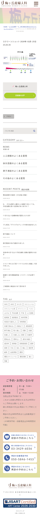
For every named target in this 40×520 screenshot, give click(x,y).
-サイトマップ (20, 511)
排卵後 (14, 343)
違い (30, 357)
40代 (12, 304)
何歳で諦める (9, 326)
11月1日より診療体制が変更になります (16, 215)
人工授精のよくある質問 (15, 156)
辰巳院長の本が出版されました (13, 243)
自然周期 (13, 352)
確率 (5, 352)
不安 (22, 313)
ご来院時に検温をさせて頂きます (14, 286)
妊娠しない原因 (18, 335)
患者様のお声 (20, 95)
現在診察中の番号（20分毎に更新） (15, 195)
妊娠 (30, 330)
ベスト (31, 309)
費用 (21, 352)
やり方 (19, 304)
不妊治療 (15, 313)
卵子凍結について (9, 234)
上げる (6, 313)
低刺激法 (15, 317)
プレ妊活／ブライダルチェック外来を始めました (20, 224)
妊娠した (7, 335)
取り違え (16, 330)
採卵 (31, 343)
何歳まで (20, 326)
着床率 (31, 348)
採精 (5, 348)
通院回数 (23, 357)
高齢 (5, 361)
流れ (18, 348)
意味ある (7, 339)
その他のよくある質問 (14, 178)
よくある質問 (12, 26)
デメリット (22, 309)
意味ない (16, 339)
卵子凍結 (7, 330)
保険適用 (29, 326)
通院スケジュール (10, 357)
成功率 (6, 343)
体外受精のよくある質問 (15, 163)
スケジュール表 (9, 309)
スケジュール (29, 304)
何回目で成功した (10, 322)
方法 (11, 348)
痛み (24, 348)
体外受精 (24, 317)
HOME (5, 26)
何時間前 (23, 322)
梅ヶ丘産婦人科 (21, 86)
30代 (6, 304)
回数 (24, 330)
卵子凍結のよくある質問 (15, 171)
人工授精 (30, 313)
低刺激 (6, 317)
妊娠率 (29, 335)
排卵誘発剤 (23, 343)
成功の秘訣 (26, 339)
